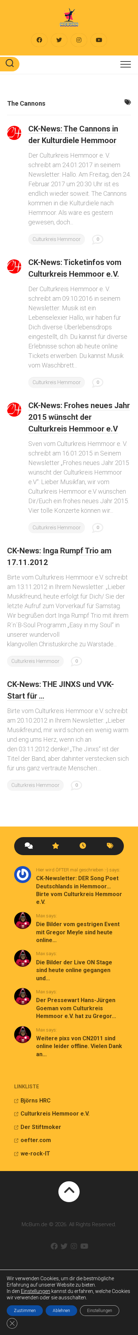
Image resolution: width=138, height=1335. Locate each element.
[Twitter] (59, 40)
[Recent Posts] (83, 846)
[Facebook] (39, 40)
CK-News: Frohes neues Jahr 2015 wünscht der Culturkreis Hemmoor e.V (79, 417)
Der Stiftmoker (41, 1127)
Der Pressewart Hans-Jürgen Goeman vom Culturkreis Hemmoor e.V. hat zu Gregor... (76, 1008)
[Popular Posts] (55, 846)
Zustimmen (25, 1310)
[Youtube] (99, 40)
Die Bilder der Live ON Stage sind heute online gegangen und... (74, 970)
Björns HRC (36, 1100)
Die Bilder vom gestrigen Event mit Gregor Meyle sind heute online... (78, 932)
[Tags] (110, 846)
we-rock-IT (35, 1153)
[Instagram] (79, 40)
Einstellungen (35, 1291)
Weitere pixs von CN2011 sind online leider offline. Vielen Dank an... (79, 1046)
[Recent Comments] (28, 846)
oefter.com (36, 1140)
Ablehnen (61, 1310)
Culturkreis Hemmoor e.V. (55, 1113)
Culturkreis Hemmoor (57, 239)
